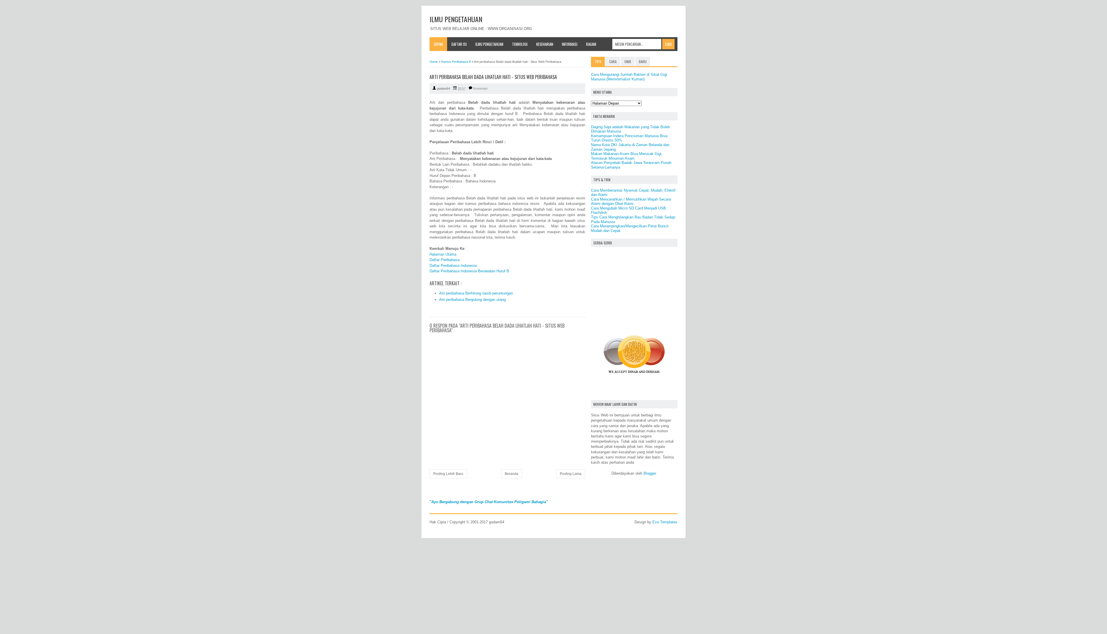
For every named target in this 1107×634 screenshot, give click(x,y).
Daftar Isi (459, 44)
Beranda (511, 474)
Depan (438, 44)
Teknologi (520, 44)
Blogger (649, 473)
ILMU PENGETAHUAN (456, 19)
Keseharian (544, 44)
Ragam (591, 44)
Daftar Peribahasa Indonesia (453, 265)
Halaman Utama (443, 254)
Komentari (480, 88)
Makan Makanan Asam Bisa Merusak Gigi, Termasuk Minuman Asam (626, 156)
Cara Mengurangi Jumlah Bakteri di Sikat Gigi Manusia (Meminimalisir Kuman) (629, 76)
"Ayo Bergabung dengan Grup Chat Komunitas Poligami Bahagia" (489, 502)
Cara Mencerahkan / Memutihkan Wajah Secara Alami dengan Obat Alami (631, 201)
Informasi (569, 44)
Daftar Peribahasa (445, 260)
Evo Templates (664, 522)
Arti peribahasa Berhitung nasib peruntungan (476, 293)
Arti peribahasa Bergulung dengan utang (472, 299)
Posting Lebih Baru (448, 474)
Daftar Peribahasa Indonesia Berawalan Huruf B (469, 271)
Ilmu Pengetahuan (489, 44)
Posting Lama (570, 474)
